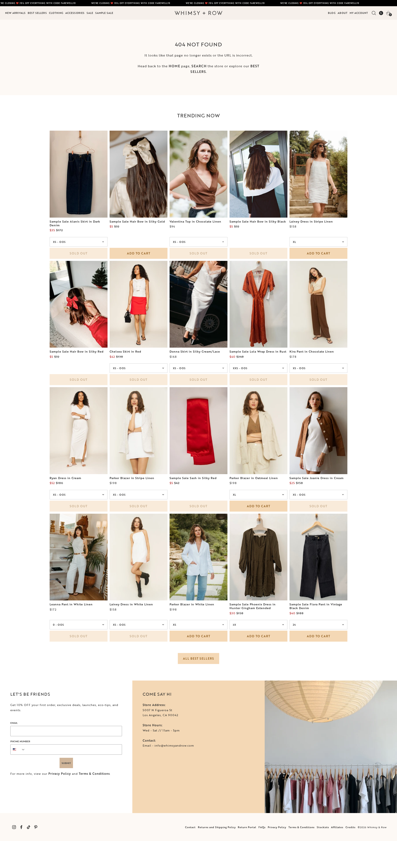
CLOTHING (56, 13)
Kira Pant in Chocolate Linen (311, 351)
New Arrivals (15, 13)
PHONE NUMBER (20, 741)
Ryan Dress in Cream (65, 478)
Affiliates (337, 827)
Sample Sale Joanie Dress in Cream (316, 478)
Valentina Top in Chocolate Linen (195, 221)
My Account (359, 13)
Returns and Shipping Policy (217, 827)
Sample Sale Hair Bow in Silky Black (258, 221)
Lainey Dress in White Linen (131, 604)
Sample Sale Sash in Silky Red (193, 478)
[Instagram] (14, 827)
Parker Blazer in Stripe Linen (132, 478)
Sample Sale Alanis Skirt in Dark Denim (75, 223)
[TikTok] (28, 827)
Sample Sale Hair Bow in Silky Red (77, 351)
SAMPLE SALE (104, 13)
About (343, 13)
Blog (332, 13)
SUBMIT (66, 763)
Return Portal (247, 827)
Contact (190, 827)
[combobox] (18, 749)
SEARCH (199, 66)
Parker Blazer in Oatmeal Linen (254, 478)
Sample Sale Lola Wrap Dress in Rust (258, 351)
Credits (350, 827)
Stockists (323, 827)
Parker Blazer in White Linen (192, 604)
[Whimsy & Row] (198, 13)
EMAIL (14, 723)
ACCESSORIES (75, 13)
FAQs (261, 827)
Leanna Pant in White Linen (71, 604)
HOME (174, 66)
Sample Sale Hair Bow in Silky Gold (137, 221)
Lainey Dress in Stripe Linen (311, 221)
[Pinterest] (35, 827)
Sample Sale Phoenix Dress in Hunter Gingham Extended (253, 606)
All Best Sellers (198, 658)
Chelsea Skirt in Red (125, 351)
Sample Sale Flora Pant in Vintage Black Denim (315, 606)
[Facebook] (21, 827)
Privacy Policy (59, 773)
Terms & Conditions (94, 773)
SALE (90, 13)
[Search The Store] (373, 13)
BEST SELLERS (37, 13)
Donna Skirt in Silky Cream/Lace (195, 351)
